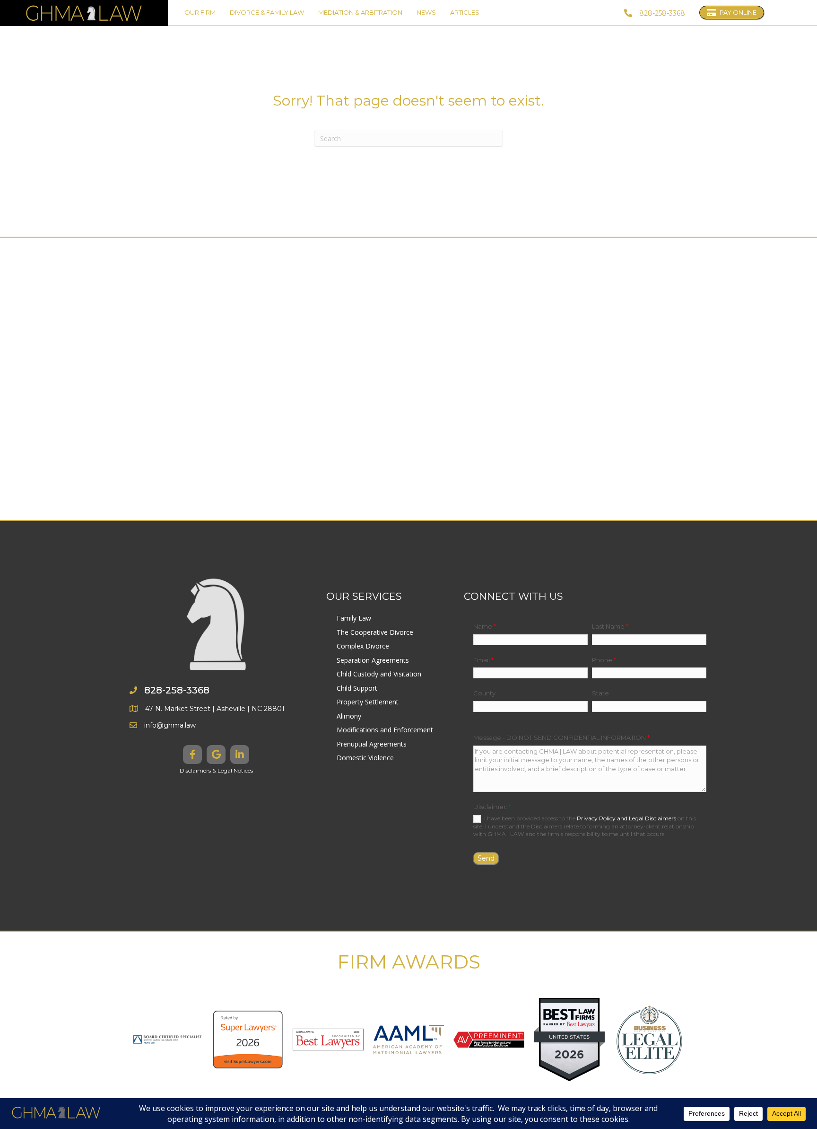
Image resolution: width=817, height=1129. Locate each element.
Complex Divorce (363, 645)
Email (483, 660)
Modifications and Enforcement (385, 729)
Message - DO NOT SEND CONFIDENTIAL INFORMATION (561, 737)
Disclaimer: (492, 806)
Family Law (354, 617)
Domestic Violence (365, 757)
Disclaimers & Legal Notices (216, 770)
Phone (604, 660)
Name (484, 626)
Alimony (349, 715)
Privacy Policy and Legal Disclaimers (626, 818)
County (484, 693)
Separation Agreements (373, 660)
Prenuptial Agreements (372, 743)
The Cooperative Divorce (375, 632)
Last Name (610, 626)
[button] (192, 754)
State (600, 693)
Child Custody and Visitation (379, 673)
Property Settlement (368, 701)
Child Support (357, 688)
